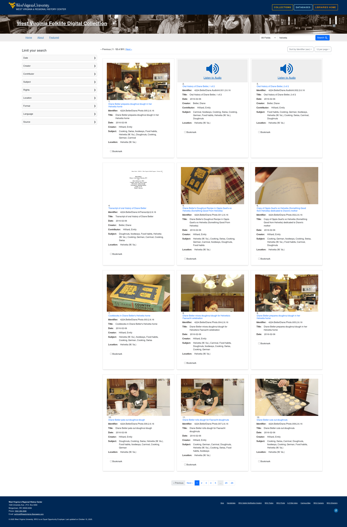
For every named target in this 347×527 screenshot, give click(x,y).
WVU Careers (319, 503)
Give (222, 503)
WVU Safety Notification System (250, 503)
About (40, 37)
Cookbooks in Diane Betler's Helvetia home (129, 315)
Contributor (28, 73)
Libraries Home (325, 7)
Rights (26, 89)
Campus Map (306, 503)
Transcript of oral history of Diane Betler (127, 208)
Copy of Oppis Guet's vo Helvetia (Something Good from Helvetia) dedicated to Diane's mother (281, 209)
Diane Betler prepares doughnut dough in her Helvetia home (130, 105)
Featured (54, 37)
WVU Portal (280, 503)
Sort (299, 49)
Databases (303, 7)
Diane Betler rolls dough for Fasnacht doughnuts (206, 419)
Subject (27, 81)
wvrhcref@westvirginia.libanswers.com (29, 514)
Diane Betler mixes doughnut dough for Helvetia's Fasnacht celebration (206, 316)
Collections (282, 7)
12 (322, 49)
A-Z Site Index (292, 503)
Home (28, 37)
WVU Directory (332, 503)
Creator (26, 65)
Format (26, 105)
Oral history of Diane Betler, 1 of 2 (199, 86)
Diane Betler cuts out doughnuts (272, 419)
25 (226, 482)
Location (27, 97)
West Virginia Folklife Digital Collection (62, 23)
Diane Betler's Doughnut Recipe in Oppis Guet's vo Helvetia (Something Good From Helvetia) (207, 209)
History (329, 30)
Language (28, 113)
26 (232, 482)
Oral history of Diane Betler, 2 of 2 (273, 86)
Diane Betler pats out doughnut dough (126, 419)
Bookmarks (328, 25)
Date (25, 57)
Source (26, 121)
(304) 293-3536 (20, 511)
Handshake (231, 503)
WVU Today (269, 503)
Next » (129, 49)
